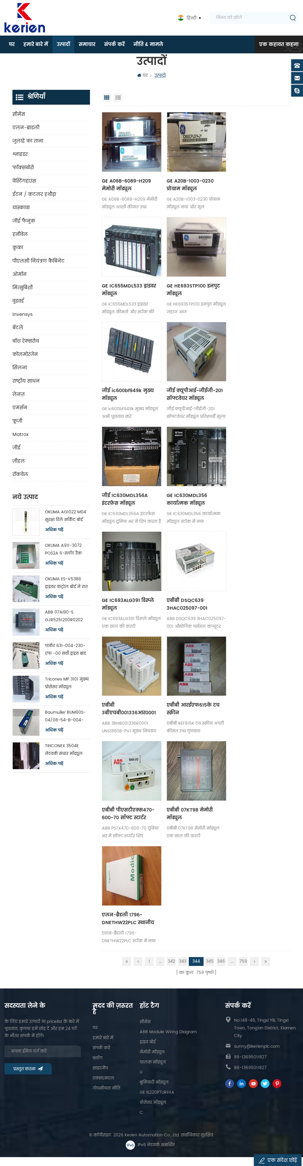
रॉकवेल (20, 474)
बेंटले (17, 328)
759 (243, 961)
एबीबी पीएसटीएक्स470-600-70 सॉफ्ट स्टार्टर (128, 814)
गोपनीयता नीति (106, 1088)
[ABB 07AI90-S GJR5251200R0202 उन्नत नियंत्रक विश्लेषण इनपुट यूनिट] (26, 622)
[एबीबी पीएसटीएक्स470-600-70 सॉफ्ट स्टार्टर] (132, 771)
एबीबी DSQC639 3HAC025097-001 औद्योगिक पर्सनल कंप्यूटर (193, 604)
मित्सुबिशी (22, 288)
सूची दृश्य (118, 97)
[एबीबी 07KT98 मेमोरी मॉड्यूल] (196, 771)
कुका (17, 248)
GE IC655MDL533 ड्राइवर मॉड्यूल (129, 290)
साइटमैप (100, 1068)
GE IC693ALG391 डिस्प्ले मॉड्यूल (128, 604)
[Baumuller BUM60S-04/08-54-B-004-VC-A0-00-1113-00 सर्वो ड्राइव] (26, 722)
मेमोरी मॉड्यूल (152, 1052)
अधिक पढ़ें (54, 530)
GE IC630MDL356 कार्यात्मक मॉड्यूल (187, 499)
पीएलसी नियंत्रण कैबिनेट (38, 261)
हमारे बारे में (35, 44)
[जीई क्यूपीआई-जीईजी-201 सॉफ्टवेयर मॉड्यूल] (196, 352)
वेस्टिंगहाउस (24, 181)
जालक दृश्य (106, 97)
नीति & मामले (148, 44)
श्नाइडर (20, 154)
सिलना (19, 368)
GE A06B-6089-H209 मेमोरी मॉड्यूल (126, 185)
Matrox (20, 434)
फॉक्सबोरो (23, 168)
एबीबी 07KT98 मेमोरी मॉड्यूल (190, 814)
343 (182, 961)
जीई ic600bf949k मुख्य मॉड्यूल (128, 394)
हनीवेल (20, 234)
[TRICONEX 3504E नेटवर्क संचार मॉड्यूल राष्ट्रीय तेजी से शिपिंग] (26, 755)
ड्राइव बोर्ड (148, 1042)
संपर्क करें (114, 44)
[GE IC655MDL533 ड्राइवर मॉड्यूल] (132, 247)
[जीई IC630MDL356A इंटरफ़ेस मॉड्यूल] (132, 456)
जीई (16, 448)
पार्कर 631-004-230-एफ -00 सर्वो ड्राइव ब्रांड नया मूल (65, 649)
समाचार (87, 44)
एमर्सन (19, 408)
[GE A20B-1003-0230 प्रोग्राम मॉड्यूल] (196, 142)
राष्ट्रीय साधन (26, 381)
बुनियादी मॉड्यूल (154, 1082)
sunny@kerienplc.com (257, 1046)
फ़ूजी (17, 421)
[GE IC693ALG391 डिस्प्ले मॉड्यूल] (132, 561)
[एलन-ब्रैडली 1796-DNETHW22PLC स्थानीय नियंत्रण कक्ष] (132, 876)
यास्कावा (21, 208)
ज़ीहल (18, 461)
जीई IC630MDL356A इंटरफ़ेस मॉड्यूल (125, 499)
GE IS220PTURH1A (157, 1092)
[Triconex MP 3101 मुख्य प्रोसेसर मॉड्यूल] (26, 689)
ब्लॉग (97, 1058)
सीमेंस (18, 114)
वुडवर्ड (18, 301)
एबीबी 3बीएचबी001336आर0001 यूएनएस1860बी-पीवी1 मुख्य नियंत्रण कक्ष (131, 709)
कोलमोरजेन (25, 354)
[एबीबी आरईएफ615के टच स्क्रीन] (196, 666)
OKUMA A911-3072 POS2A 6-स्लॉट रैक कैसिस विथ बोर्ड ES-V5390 (63, 549)
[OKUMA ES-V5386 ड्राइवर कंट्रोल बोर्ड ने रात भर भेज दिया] (26, 589)
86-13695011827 (250, 1057)
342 (171, 961)
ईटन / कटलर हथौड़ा (34, 194)
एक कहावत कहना (279, 44)
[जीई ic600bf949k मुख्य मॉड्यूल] (132, 352)
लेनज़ (18, 394)
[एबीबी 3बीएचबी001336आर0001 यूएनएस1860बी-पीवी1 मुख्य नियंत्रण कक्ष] (132, 666)
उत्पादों (63, 44)
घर (11, 44)
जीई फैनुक (23, 221)
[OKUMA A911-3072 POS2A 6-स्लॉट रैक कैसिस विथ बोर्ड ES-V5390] (26, 555)
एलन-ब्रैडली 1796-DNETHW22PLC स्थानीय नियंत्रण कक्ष (128, 919)
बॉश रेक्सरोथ (25, 341)
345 (210, 961)
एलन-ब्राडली (25, 128)
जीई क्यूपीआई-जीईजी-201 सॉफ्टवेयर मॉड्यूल (195, 394)
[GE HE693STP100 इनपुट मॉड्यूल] (196, 247)
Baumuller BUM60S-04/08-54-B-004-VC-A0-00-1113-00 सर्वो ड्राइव (65, 716)
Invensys (22, 314)
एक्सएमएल (103, 1078)
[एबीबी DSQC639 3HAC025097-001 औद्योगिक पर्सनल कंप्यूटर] (196, 561)
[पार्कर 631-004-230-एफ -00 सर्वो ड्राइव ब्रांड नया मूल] (26, 655)
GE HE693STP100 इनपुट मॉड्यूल (193, 290)
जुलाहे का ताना (27, 141)
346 (221, 961)
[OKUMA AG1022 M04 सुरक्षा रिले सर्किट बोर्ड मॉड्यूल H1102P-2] (26, 522)
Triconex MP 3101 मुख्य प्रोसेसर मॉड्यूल (67, 683)
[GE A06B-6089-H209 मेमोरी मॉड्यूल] (132, 142)
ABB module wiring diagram (168, 1031)
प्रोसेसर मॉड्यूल (153, 1102)
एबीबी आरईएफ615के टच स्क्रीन (193, 709)
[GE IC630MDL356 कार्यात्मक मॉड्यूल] (196, 456)
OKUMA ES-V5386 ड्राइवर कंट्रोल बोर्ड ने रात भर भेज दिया (66, 583)
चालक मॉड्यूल (153, 1062)
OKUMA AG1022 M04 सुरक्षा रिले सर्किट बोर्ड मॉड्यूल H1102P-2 (65, 516)
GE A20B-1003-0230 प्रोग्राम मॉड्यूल (190, 185)
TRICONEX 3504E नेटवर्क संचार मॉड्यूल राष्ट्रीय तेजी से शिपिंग (64, 750)
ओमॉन (19, 274)
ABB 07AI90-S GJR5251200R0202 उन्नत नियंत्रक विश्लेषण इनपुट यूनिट (66, 616)
